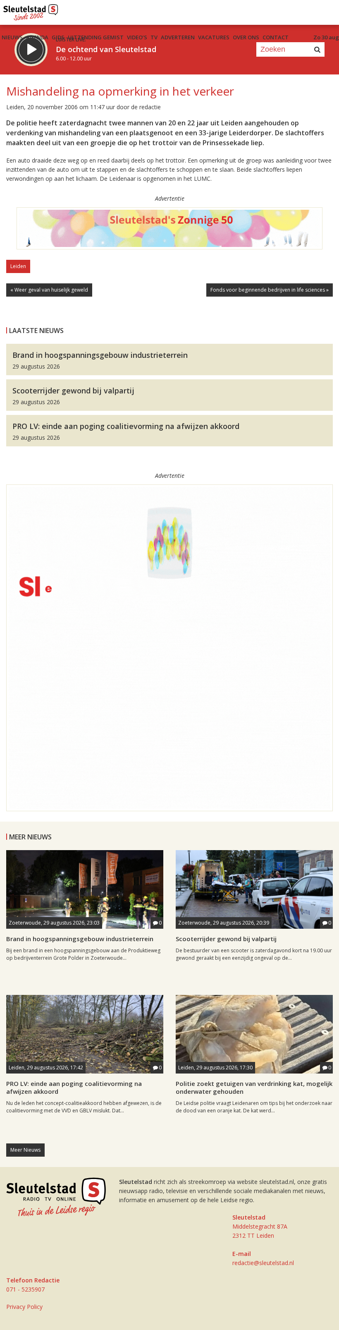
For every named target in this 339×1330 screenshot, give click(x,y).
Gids (58, 37)
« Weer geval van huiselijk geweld (49, 289)
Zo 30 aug (326, 37)
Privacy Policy (24, 1307)
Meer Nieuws (25, 1149)
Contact (276, 37)
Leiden (18, 266)
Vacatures (213, 37)
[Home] (30, 10)
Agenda (37, 37)
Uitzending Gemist (96, 37)
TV (154, 37)
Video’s (137, 37)
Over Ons (246, 37)
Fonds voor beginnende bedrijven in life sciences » (269, 289)
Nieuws (12, 37)
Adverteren (178, 37)
